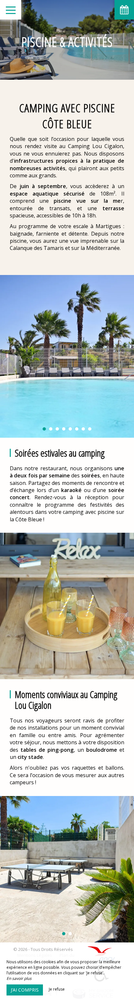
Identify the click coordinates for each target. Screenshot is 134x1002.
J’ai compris (25, 990)
